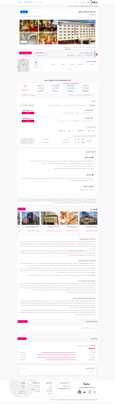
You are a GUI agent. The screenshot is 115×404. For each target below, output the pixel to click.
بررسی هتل (23, 42)
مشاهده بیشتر (70, 69)
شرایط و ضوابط (68, 47)
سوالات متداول (37, 388)
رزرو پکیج (28, 113)
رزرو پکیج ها (24, 12)
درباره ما (35, 2)
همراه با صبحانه (57, 105)
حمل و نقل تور (75, 47)
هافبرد (52, 105)
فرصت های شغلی (22, 393)
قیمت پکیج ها (82, 47)
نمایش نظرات (36, 67)
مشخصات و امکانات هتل (90, 47)
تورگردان (95, 6)
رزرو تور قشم (49, 393)
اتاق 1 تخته (85, 105)
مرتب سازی (31, 105)
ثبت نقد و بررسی (23, 338)
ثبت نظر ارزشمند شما (23, 321)
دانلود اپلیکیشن (22, 391)
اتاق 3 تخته (74, 105)
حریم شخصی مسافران (35, 389)
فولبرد (49, 105)
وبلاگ (76, 2)
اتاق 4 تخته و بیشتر (67, 105)
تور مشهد (91, 6)
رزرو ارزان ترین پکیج (25, 53)
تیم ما (24, 389)
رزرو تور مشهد (49, 391)
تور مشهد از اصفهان (84, 6)
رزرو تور (50, 386)
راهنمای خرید (37, 386)
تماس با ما (41, 2)
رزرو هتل (50, 388)
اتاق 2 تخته (79, 105)
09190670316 (29, 2)
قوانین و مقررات (37, 391)
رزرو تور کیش (49, 389)
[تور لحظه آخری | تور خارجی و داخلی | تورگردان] (94, 2)
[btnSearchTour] (88, 2)
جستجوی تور (83, 2)
